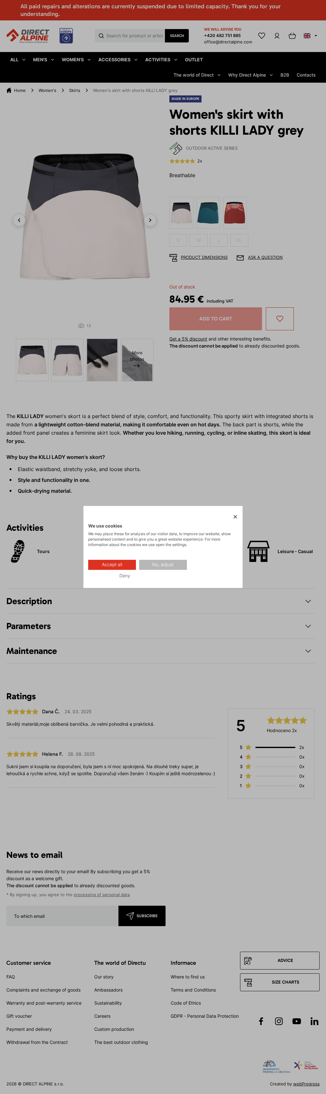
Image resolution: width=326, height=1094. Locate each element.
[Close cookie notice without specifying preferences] (235, 517)
